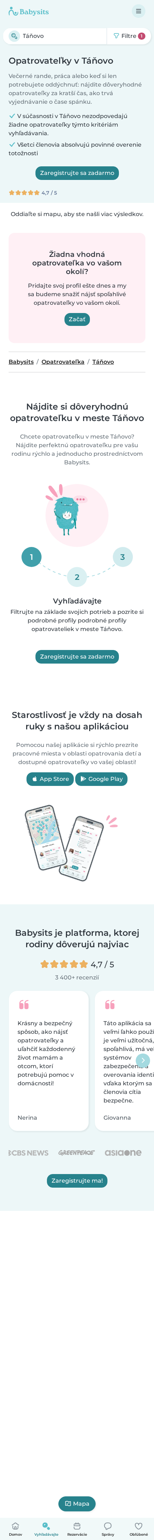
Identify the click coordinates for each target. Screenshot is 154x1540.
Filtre (131, 36)
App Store (53, 779)
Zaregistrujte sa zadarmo (77, 173)
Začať (77, 319)
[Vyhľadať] (14, 36)
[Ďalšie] (143, 1061)
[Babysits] (29, 11)
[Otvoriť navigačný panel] (138, 11)
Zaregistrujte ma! (77, 1181)
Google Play (105, 779)
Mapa (81, 1503)
